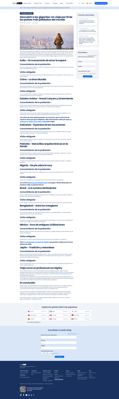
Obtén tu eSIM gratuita (101, 3)
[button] (27, 3)
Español (90, 3)
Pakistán (34, 153)
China (51, 86)
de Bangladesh (42, 212)
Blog (24, 8)
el (38, 67)
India (44, 67)
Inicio (21, 8)
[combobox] (89, 3)
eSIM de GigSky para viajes (61, 272)
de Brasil (35, 195)
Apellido (80, 66)
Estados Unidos (23, 105)
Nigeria (30, 172)
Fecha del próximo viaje (84, 71)
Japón (52, 254)
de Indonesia (45, 131)
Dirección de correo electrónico (86, 56)
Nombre (80, 61)
